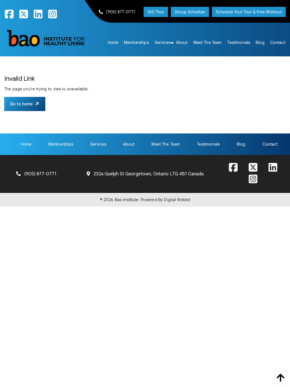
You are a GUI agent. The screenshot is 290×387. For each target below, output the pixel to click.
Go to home (21, 104)
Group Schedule (190, 11)
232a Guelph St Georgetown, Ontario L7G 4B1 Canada (148, 174)
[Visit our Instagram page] (55, 16)
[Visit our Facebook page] (11, 16)
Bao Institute (126, 199)
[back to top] (279, 377)
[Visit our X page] (26, 16)
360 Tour (156, 11)
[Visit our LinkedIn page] (40, 16)
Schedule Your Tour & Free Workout (249, 11)
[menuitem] (113, 42)
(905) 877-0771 (120, 11)
